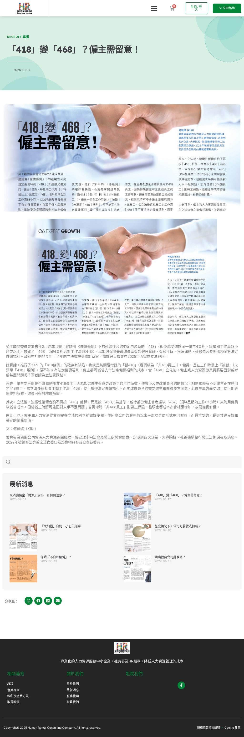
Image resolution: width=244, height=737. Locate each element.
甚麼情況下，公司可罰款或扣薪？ (178, 526)
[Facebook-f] (181, 685)
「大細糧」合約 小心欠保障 (61, 526)
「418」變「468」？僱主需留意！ (179, 495)
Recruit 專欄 (18, 37)
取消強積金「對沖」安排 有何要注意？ (37, 495)
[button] (154, 8)
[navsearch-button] (8, 462)
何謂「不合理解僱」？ (56, 557)
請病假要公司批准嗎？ (170, 557)
